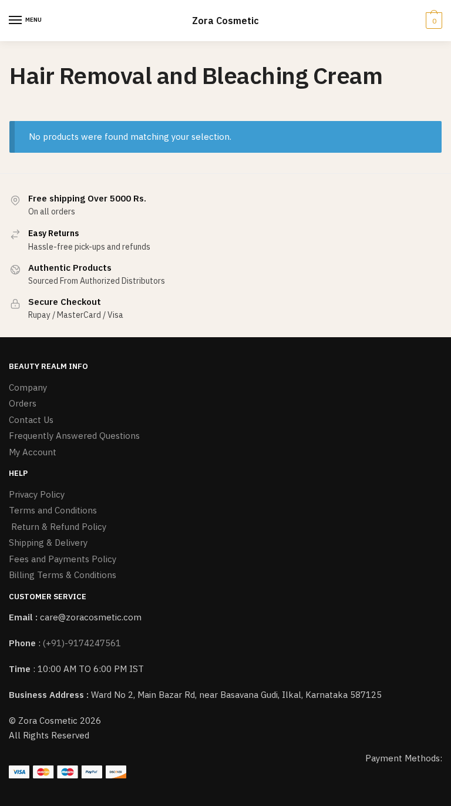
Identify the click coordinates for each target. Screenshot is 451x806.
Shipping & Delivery (48, 542)
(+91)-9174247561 (82, 643)
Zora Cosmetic (225, 20)
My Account (32, 452)
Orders (22, 403)
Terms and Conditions (53, 510)
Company (28, 387)
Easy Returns (53, 233)
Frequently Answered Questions (74, 435)
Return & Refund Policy (57, 526)
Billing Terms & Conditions (62, 574)
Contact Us (31, 419)
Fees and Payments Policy (62, 559)
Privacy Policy (37, 494)
